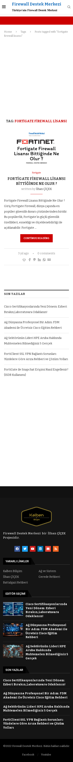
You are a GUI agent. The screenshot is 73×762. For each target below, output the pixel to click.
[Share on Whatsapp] (44, 260)
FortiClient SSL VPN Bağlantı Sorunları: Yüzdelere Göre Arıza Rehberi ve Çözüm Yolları (33, 723)
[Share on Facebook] (29, 260)
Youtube (46, 754)
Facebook (28, 754)
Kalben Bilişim (12, 571)
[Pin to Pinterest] (34, 260)
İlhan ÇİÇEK (44, 189)
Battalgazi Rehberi (15, 582)
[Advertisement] (36, 78)
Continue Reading (36, 238)
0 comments (46, 253)
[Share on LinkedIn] (39, 260)
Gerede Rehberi (49, 577)
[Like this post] (24, 260)
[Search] (69, 7)
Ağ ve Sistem (47, 571)
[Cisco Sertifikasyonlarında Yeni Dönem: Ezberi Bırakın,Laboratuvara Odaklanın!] (13, 609)
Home (8, 31)
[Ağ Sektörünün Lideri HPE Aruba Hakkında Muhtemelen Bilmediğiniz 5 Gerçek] (13, 651)
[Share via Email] (49, 260)
